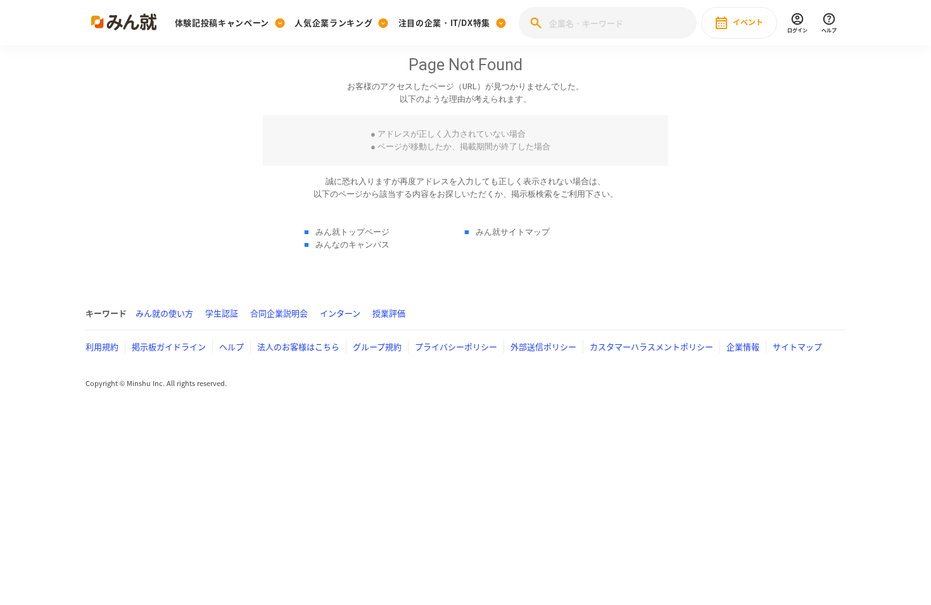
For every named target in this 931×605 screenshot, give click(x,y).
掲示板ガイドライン (169, 346)
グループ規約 (377, 346)
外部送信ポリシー (543, 346)
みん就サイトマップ (513, 232)
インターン (340, 313)
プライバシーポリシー (456, 346)
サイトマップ (797, 346)
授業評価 (388, 313)
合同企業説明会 (279, 313)
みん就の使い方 (164, 313)
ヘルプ (231, 346)
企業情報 (742, 346)
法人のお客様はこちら (298, 346)
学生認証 (221, 313)
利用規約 (102, 346)
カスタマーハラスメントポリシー (651, 346)
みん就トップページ (352, 232)
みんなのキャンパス (352, 244)
